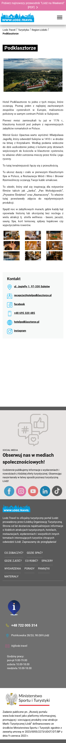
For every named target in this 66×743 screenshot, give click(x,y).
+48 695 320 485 (24, 313)
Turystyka (23, 29)
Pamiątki (44, 568)
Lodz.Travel (9, 29)
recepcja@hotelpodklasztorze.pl (33, 295)
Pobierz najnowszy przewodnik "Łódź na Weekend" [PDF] (33, 5)
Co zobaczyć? (13, 552)
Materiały (11, 576)
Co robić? (31, 560)
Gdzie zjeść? (13, 560)
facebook (19, 304)
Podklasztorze (11, 33)
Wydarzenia (12, 568)
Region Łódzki (39, 29)
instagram (20, 330)
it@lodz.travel (19, 645)
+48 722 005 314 (24, 625)
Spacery (47, 560)
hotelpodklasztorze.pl (26, 321)
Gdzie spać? (35, 552)
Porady (29, 568)
